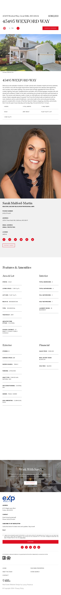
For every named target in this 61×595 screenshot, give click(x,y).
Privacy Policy (22, 537)
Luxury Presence (27, 584)
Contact (5, 575)
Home (4, 568)
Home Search (34, 572)
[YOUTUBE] (21, 239)
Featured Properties (37, 568)
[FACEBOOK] (4, 239)
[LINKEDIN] (15, 239)
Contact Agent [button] (9, 245)
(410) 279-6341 (7, 213)
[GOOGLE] (26, 239)
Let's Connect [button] (30, 483)
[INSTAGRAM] (9, 239)
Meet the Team (7, 572)
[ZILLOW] (32, 239)
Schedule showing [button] (50, 28)
